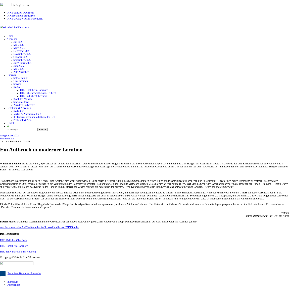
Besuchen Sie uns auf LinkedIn (24, 273)
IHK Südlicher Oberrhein (20, 12)
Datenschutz (13, 284)
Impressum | (13, 281)
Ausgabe (9, 135)
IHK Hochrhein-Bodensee (21, 15)
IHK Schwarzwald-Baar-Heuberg (24, 18)
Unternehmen (7, 138)
